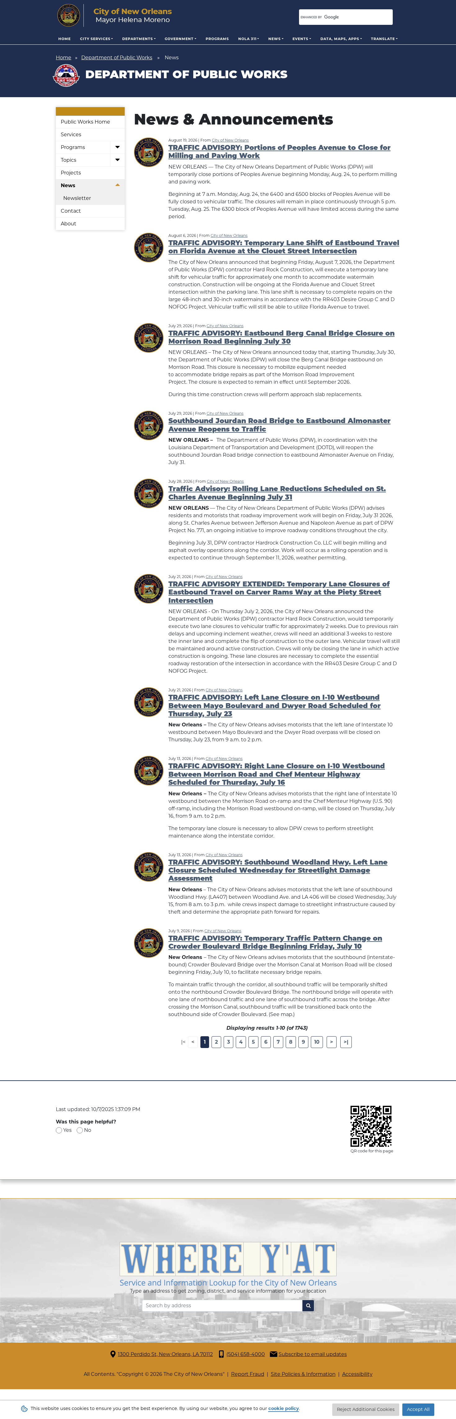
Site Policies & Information (303, 1374)
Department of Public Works (116, 58)
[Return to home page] (114, 15)
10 (317, 1042)
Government (179, 39)
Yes (67, 1130)
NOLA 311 (247, 39)
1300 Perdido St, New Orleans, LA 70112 (165, 1354)
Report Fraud (247, 1374)
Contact (71, 211)
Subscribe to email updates (313, 1354)
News (274, 39)
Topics (68, 160)
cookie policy (283, 1408)
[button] (117, 147)
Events (300, 39)
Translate (383, 39)
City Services (95, 39)
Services (71, 135)
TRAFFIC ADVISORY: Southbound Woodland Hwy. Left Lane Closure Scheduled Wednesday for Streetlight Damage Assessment (277, 871)
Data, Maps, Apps (339, 39)
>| (346, 1042)
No (87, 1130)
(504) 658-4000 (245, 1354)
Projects (71, 173)
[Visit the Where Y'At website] (228, 1264)
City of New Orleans (230, 140)
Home (64, 39)
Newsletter (77, 198)
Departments (137, 39)
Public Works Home (85, 122)
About (68, 224)
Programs (217, 39)
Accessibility (357, 1374)
